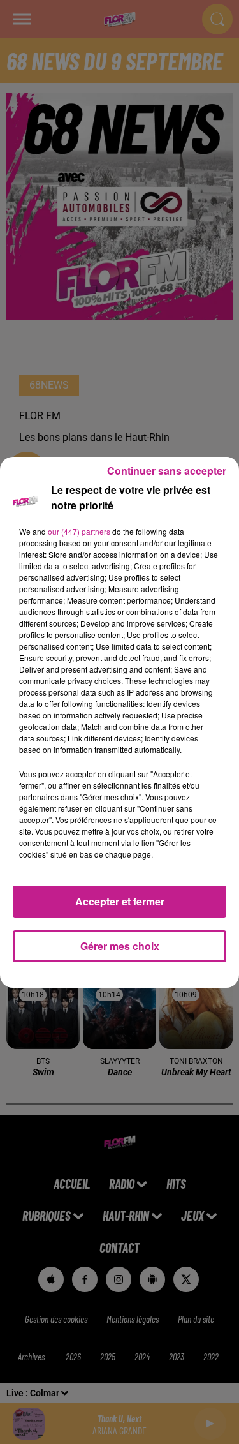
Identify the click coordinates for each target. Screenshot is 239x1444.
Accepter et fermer (119, 901)
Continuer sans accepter (166, 470)
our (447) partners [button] (79, 531)
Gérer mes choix (119, 946)
